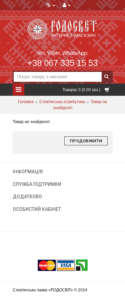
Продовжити (86, 140)
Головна (26, 102)
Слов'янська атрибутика (62, 102)
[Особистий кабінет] (67, 5)
